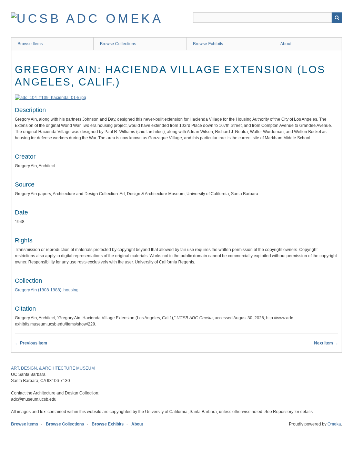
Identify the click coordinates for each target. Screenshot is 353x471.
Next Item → (326, 343)
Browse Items (30, 43)
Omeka (334, 424)
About (285, 43)
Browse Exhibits (208, 43)
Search (337, 17)
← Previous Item (31, 343)
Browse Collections (118, 43)
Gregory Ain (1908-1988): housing (47, 290)
